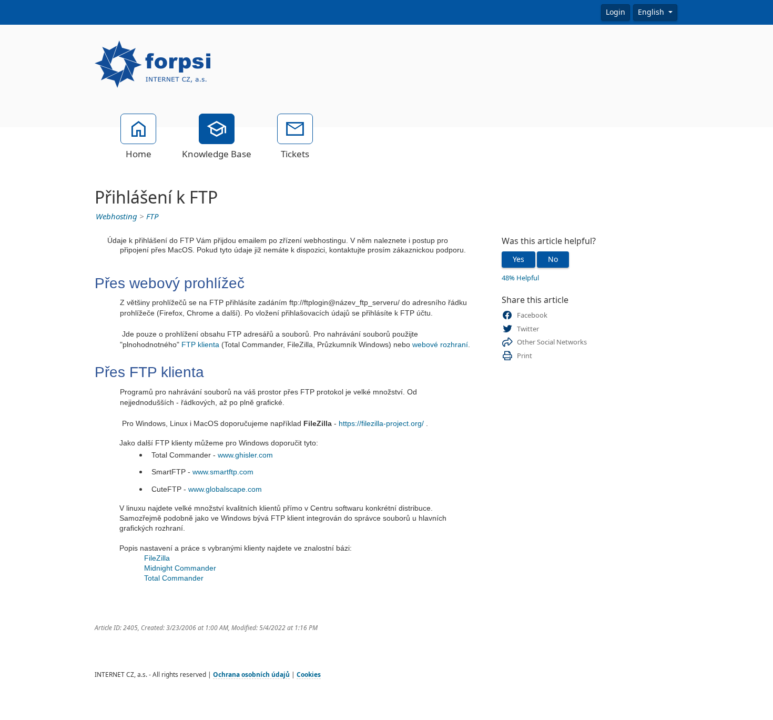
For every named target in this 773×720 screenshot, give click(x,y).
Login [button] (615, 12)
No (553, 259)
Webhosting (116, 216)
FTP (152, 216)
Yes (518, 259)
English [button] (652, 12)
